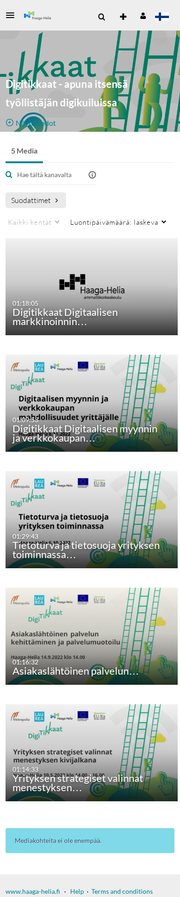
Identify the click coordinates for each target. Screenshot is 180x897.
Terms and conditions (122, 891)
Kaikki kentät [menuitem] (30, 222)
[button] (13, 15)
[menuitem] (101, 17)
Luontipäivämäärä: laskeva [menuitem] (114, 222)
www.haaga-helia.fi (33, 891)
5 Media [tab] (24, 150)
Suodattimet (31, 200)
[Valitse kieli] (161, 17)
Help (77, 891)
